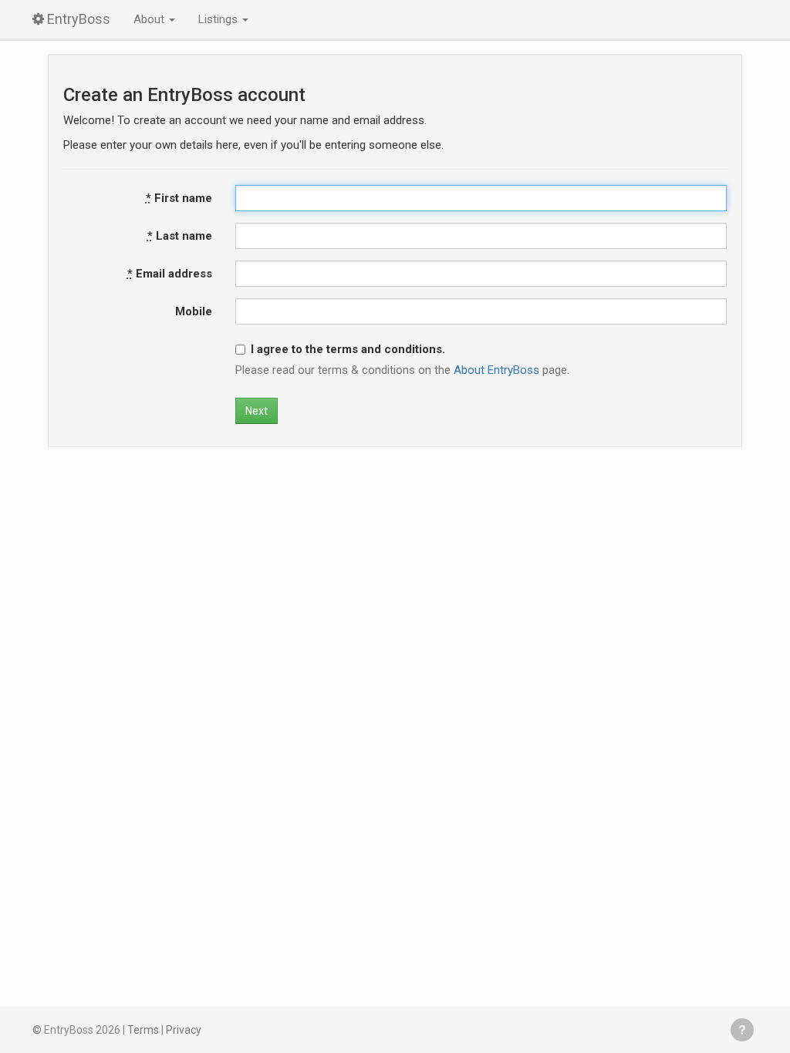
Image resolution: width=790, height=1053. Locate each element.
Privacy (183, 1030)
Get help (742, 1029)
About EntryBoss (496, 370)
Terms (143, 1030)
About (150, 19)
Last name (179, 236)
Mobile (193, 311)
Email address (169, 274)
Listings (219, 19)
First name (179, 198)
